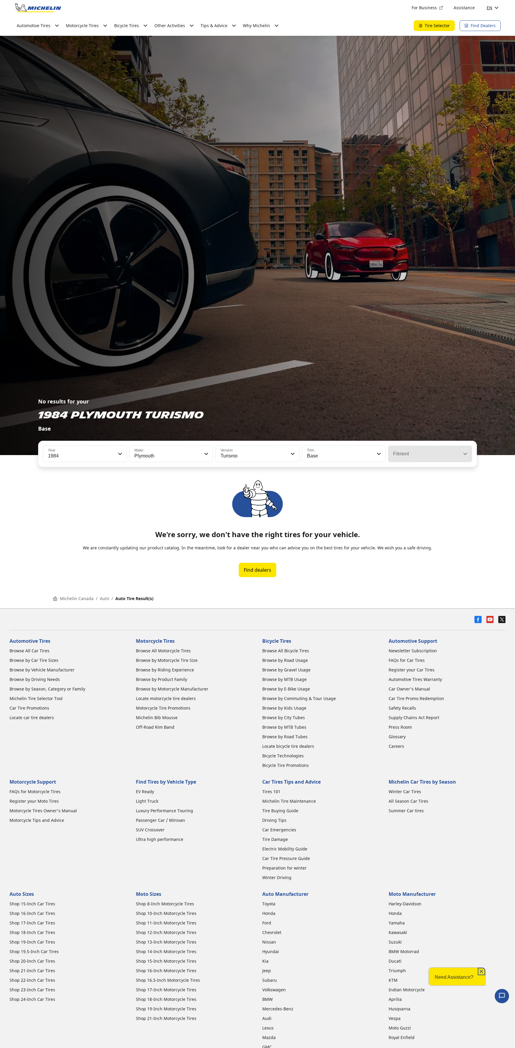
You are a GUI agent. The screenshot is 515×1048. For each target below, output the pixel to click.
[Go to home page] (38, 7)
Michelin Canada (77, 598)
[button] (119, 454)
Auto (104, 598)
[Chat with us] (502, 996)
